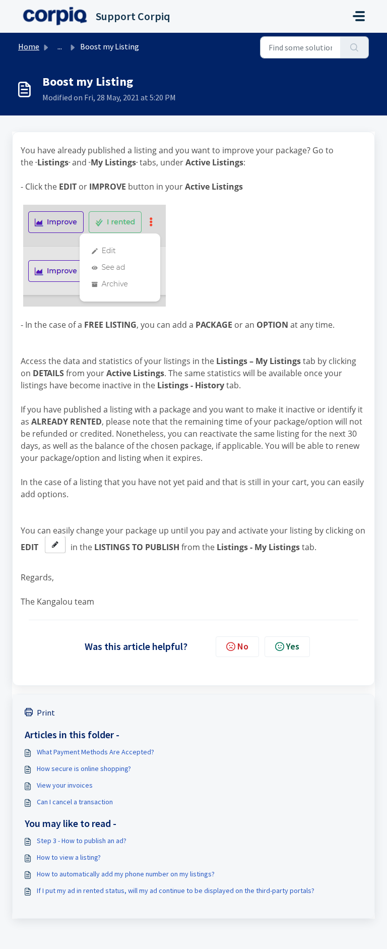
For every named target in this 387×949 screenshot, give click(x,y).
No (242, 646)
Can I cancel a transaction (75, 801)
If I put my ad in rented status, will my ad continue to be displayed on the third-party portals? (175, 890)
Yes (292, 646)
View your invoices (65, 785)
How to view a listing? (69, 857)
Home (28, 46)
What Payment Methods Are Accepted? (95, 751)
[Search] (354, 47)
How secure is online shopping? (84, 768)
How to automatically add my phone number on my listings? (126, 873)
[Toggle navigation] (359, 16)
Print (46, 712)
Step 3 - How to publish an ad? (81, 840)
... (59, 46)
